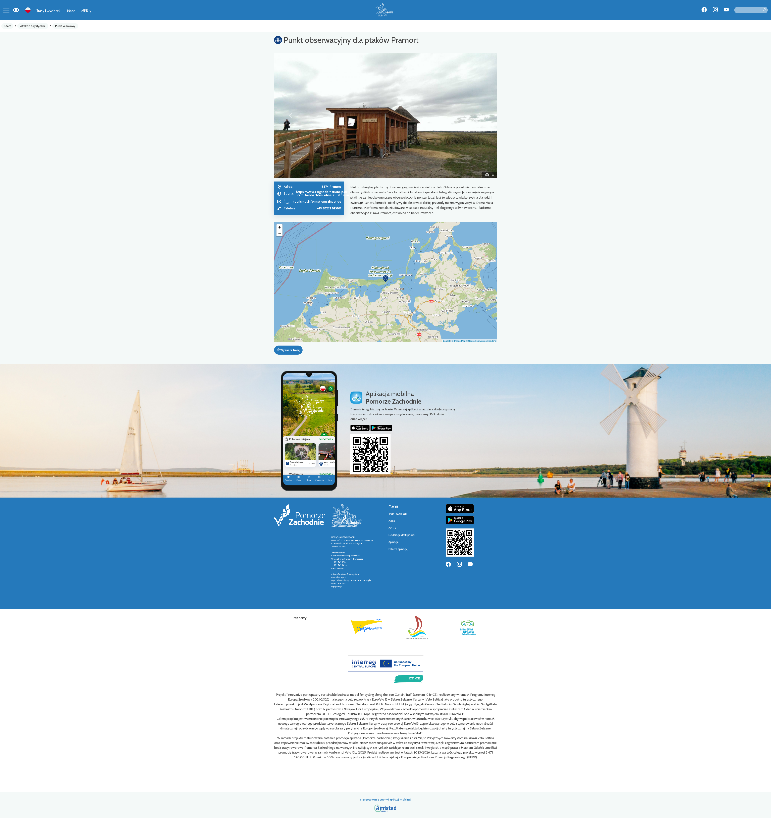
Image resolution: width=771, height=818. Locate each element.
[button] (291, 115)
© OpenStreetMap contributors (481, 340)
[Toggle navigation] (6, 10)
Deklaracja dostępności (402, 534)
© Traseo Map (458, 340)
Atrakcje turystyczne (33, 26)
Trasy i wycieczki (48, 11)
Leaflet (446, 340)
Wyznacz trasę (290, 350)
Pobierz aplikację (398, 549)
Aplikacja (394, 542)
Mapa (71, 11)
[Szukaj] (764, 10)
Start (7, 26)
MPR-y (86, 11)
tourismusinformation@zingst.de (317, 201)
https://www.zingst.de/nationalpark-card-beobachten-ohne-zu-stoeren (322, 193)
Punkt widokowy (65, 26)
